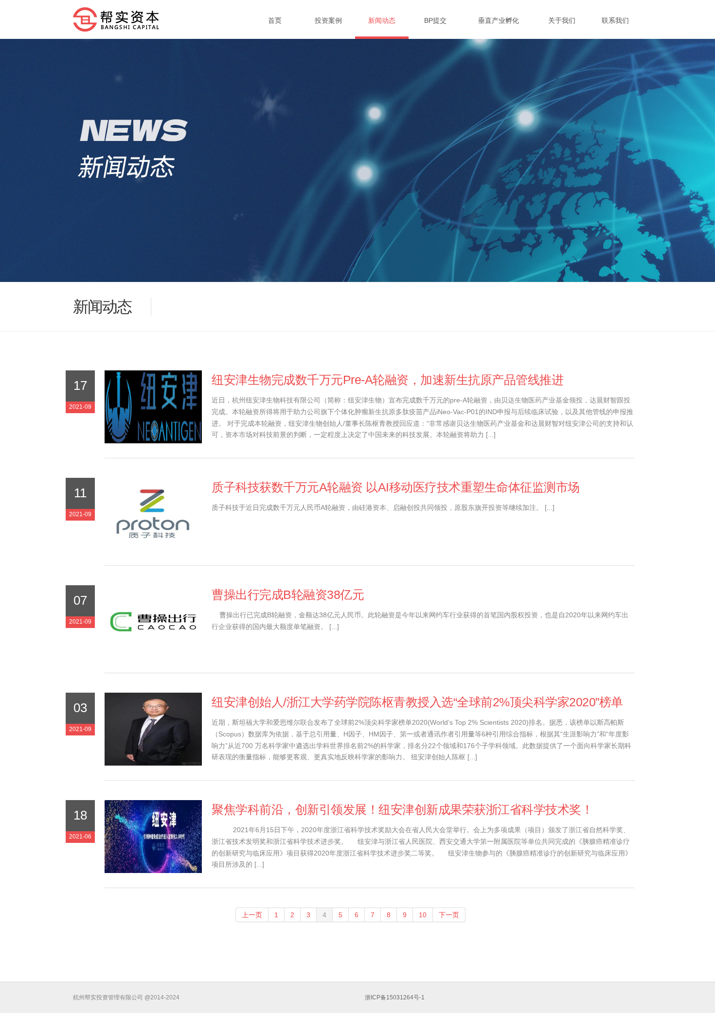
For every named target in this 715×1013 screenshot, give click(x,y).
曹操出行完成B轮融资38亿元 (288, 594)
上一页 (252, 915)
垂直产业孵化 (498, 20)
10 (423, 915)
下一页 (449, 915)
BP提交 (435, 20)
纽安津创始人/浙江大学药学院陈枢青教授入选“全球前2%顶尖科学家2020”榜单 (417, 702)
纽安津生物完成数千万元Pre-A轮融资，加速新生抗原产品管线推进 (387, 379)
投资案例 (328, 20)
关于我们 (561, 20)
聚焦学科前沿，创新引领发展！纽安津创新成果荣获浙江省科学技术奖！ (402, 809)
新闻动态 (381, 20)
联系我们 (615, 20)
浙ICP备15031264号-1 (395, 997)
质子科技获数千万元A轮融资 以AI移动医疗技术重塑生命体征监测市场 (396, 487)
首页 (275, 20)
